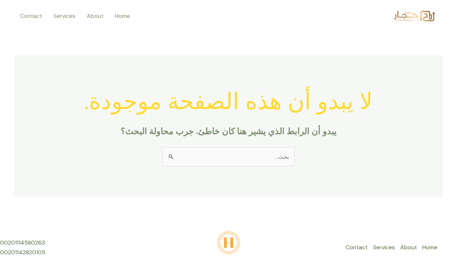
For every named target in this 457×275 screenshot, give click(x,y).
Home (122, 16)
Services (64, 16)
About (95, 16)
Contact (31, 16)
